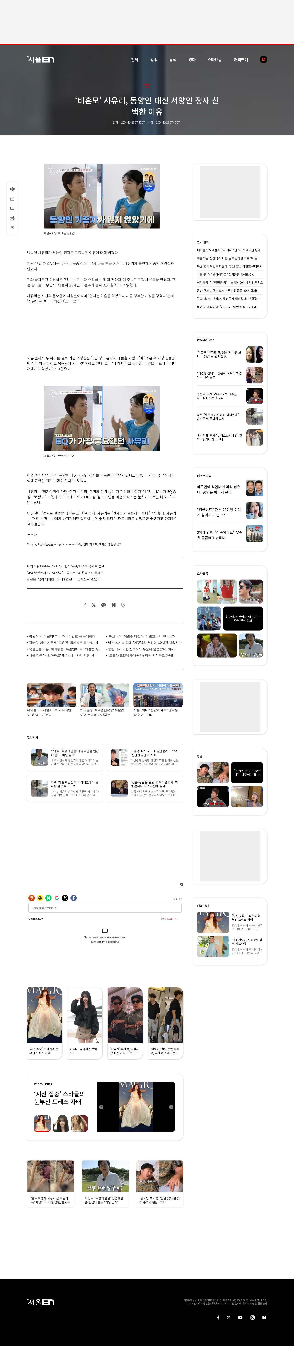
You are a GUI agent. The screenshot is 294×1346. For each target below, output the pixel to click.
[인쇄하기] (12, 218)
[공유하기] (12, 198)
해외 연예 (203, 906)
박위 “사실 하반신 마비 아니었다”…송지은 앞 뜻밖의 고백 (66, 566)
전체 (134, 59)
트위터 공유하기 (93, 605)
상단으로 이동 (12, 227)
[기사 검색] (260, 59)
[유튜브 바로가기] (240, 1317)
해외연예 (241, 59)
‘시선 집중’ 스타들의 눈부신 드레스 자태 (59, 1097)
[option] (136, 1107)
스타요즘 (215, 59)
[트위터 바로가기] (228, 1317)
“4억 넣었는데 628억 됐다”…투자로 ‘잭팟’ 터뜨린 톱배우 (65, 572)
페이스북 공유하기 (85, 605)
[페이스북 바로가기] (218, 1317)
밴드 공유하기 (123, 605)
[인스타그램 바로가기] (252, 1317)
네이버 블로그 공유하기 (113, 605)
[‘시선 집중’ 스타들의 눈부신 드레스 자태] (136, 1107)
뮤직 (172, 59)
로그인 (263, 1300)
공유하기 (12, 198)
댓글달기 (12, 208)
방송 (153, 59)
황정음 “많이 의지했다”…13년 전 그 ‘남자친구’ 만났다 (63, 579)
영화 (192, 59)
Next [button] (171, 1107)
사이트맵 (254, 1300)
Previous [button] (101, 1107)
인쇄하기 (12, 218)
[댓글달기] (12, 208)
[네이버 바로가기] (264, 1317)
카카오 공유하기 (103, 605)
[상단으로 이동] (12, 227)
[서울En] (40, 59)
